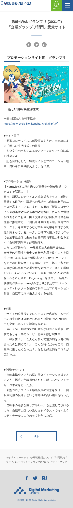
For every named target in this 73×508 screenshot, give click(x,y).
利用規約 (60, 457)
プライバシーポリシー (18, 462)
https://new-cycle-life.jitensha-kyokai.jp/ (29, 123)
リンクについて (41, 462)
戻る (36, 436)
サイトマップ (59, 462)
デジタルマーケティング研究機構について (29, 457)
